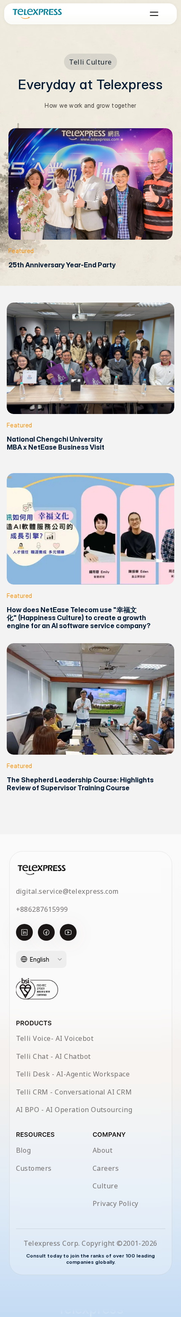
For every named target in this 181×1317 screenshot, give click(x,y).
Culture (105, 1185)
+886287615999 (42, 909)
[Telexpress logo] (41, 869)
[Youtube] (68, 932)
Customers (34, 1168)
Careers (106, 1168)
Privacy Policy (115, 1203)
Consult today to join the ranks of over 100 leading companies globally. (91, 1258)
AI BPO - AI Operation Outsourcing (74, 1109)
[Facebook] (46, 932)
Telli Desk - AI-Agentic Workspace (73, 1074)
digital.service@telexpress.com (67, 891)
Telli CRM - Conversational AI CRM (74, 1092)
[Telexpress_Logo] (37, 14)
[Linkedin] (24, 932)
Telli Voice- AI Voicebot (55, 1038)
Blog (23, 1150)
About (102, 1150)
